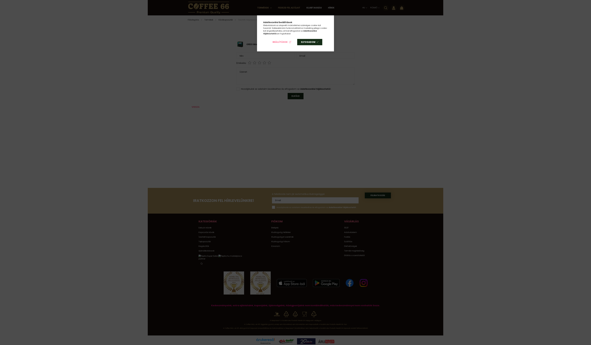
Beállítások (280, 42)
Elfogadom (308, 42)
